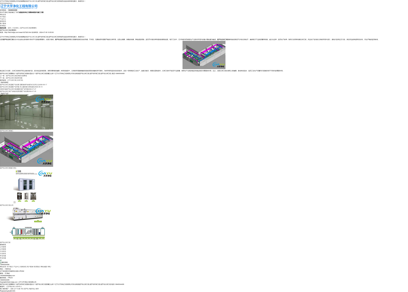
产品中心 (3, 19)
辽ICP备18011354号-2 (13, 286)
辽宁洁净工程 (11, 80)
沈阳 (11, 289)
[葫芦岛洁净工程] (26, 223)
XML (49, 266)
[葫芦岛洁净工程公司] (26, 186)
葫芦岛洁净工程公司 (6, 205)
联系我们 (3, 25)
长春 (18, 289)
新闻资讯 (3, 21)
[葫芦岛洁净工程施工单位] (26, 149)
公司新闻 (3, 247)
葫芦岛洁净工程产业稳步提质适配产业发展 (18, 91)
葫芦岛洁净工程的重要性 (28, 28)
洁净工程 (20, 80)
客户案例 (3, 23)
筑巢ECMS (11, 291)
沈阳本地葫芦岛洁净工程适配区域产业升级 (18, 89)
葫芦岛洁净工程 (32, 1)
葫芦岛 (26, 289)
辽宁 (15, 289)
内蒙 (30, 289)
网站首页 (3, 14)
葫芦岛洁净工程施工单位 (8, 168)
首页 (9, 28)
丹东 (22, 289)
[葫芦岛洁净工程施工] (26, 112)
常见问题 (3, 256)
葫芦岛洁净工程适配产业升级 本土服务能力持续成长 (21, 87)
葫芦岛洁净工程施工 (6, 131)
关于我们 (3, 17)
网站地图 (44, 266)
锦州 (37, 289)
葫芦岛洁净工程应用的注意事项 (16, 76)
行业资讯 (15, 28)
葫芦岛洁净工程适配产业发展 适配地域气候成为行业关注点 (23, 84)
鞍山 (33, 289)
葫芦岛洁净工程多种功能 (14, 78)
